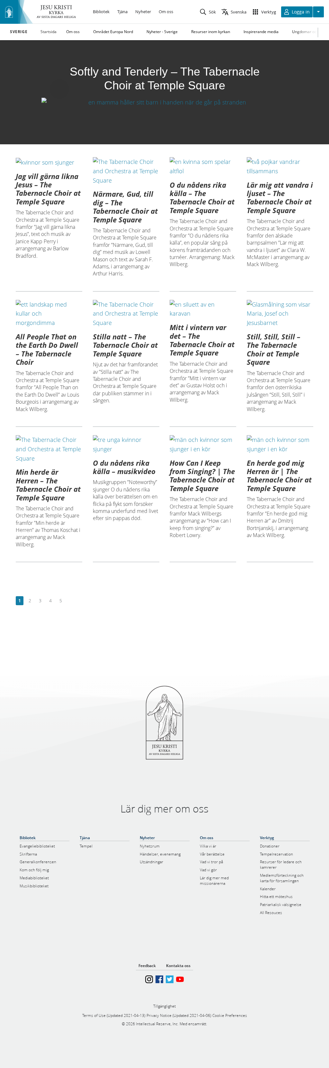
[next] (71, 601)
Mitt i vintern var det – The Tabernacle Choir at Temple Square (202, 339)
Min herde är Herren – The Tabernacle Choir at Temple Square (48, 484)
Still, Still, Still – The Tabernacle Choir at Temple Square (273, 349)
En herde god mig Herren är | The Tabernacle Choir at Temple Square (279, 475)
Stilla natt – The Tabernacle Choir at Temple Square (125, 345)
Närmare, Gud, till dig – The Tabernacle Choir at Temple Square (125, 206)
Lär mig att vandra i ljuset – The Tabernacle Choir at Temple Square (280, 197)
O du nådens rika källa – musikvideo (124, 467)
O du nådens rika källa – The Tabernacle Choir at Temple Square (202, 197)
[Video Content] (164, 102)
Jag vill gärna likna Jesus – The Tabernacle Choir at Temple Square (48, 188)
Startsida (48, 31)
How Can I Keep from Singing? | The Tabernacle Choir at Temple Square (202, 475)
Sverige (18, 32)
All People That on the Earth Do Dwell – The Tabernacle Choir (47, 349)
